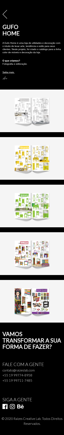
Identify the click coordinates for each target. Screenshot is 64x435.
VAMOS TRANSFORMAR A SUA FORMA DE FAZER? (31, 340)
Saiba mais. (8, 72)
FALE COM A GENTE (23, 364)
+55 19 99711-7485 (17, 380)
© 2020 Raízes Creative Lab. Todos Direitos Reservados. (32, 421)
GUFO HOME (11, 30)
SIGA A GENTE (17, 399)
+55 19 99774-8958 (17, 375)
